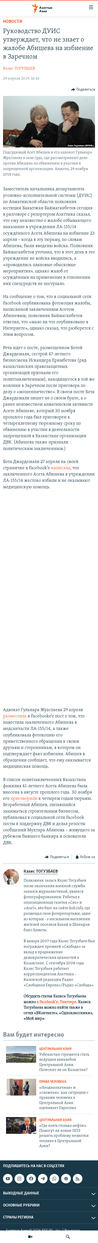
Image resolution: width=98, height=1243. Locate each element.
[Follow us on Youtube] (8, 1178)
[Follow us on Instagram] (19, 1178)
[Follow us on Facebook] (31, 1178)
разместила (15, 716)
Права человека (52, 1082)
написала (60, 468)
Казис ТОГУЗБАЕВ (19, 69)
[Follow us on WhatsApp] (54, 1178)
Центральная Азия (55, 1049)
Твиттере (68, 1002)
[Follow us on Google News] (66, 1178)
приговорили (24, 799)
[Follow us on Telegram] (42, 1178)
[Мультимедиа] (30, 1236)
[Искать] (67, 1236)
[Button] (83, 89)
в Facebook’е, (48, 1002)
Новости (12, 22)
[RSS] (77, 1178)
